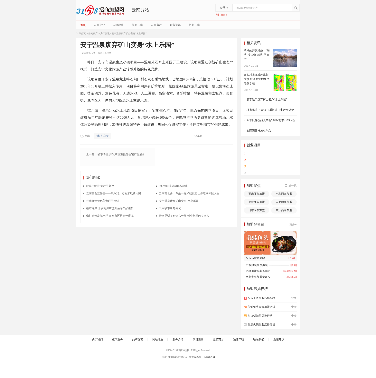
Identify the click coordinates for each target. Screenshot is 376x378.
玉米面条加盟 (256, 193)
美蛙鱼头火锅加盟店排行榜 (264, 306)
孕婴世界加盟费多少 (258, 276)
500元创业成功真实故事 (173, 185)
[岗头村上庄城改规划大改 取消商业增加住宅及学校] (285, 82)
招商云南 (194, 25)
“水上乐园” (102, 135)
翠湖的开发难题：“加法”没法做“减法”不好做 (257, 55)
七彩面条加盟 (284, 193)
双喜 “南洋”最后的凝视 (100, 185)
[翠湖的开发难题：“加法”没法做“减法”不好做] (285, 57)
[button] (275, 252)
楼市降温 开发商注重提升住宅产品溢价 (110, 208)
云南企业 (99, 25)
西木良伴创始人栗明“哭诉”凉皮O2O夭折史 (271, 120)
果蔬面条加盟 (256, 202)
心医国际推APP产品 (259, 130)
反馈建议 (278, 339)
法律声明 (238, 339)
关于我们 (97, 339)
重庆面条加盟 (284, 210)
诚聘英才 (218, 339)
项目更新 (198, 339)
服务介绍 (178, 339)
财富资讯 (175, 25)
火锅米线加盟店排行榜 (261, 298)
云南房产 (156, 25)
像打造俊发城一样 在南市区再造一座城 (110, 215)
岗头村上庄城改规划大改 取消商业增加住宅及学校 (256, 79)
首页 (83, 25)
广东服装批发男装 (257, 265)
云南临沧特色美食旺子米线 (102, 200)
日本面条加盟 (256, 210)
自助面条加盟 (284, 202)
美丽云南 (137, 25)
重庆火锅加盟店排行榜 (261, 324)
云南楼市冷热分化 (170, 208)
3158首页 (81, 33)
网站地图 (157, 339)
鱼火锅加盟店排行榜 (260, 315)
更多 (293, 224)
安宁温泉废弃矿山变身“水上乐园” (179, 200)
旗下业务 (117, 339)
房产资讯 (105, 33)
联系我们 (258, 339)
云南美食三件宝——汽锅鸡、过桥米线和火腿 (113, 193)
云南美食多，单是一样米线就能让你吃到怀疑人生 (189, 193)
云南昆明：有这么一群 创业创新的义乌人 (184, 215)
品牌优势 (137, 339)
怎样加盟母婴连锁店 (258, 271)
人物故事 (118, 25)
